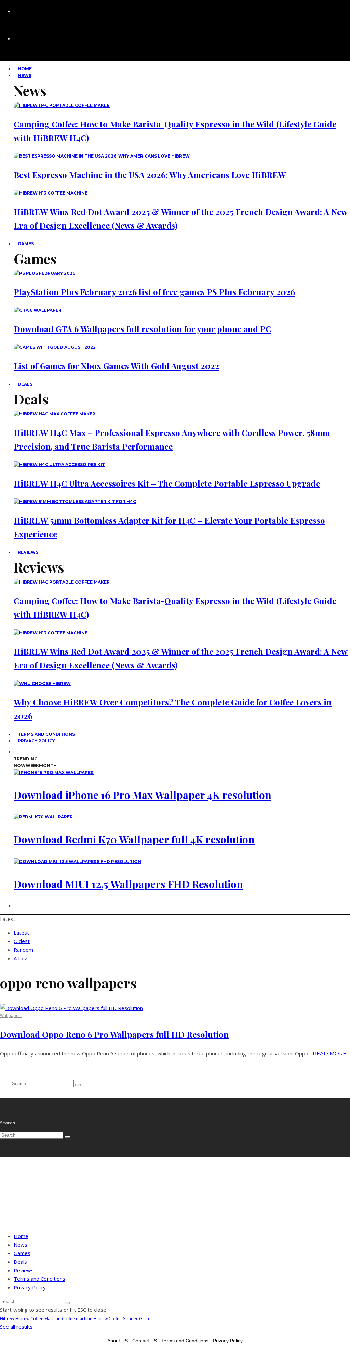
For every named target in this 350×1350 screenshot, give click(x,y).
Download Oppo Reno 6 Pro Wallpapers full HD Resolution (114, 1034)
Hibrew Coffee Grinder (116, 1319)
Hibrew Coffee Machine (37, 1319)
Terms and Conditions (39, 1278)
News (24, 75)
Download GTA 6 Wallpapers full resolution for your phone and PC (142, 328)
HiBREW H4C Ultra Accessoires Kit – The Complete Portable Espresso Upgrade (167, 483)
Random (23, 949)
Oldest (22, 941)
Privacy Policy (36, 740)
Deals (25, 384)
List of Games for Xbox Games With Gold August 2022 (116, 365)
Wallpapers (11, 1015)
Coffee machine (77, 1319)
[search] (78, 1085)
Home (21, 1236)
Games (26, 243)
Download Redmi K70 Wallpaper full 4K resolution (134, 839)
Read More (329, 1053)
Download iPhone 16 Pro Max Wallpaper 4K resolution (142, 795)
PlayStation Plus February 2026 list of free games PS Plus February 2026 (154, 291)
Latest (21, 932)
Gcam (144, 1319)
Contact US (144, 1340)
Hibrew (7, 1319)
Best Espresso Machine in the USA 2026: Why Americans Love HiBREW (150, 174)
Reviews (28, 552)
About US (117, 1340)
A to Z (21, 958)
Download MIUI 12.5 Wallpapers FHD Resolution (128, 884)
